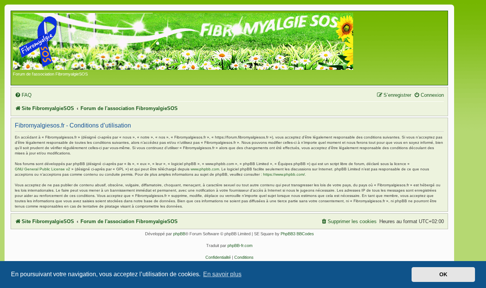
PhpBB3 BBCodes (297, 233)
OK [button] (443, 274)
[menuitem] (23, 95)
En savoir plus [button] (222, 274)
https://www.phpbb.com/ (284, 174)
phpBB (179, 233)
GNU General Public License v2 (42, 169)
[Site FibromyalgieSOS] (195, 42)
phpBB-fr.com (239, 245)
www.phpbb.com (205, 169)
